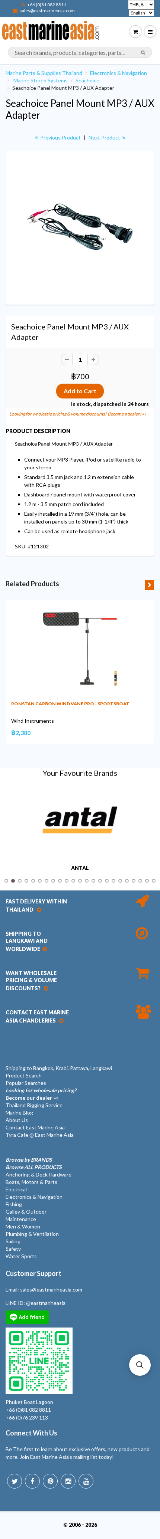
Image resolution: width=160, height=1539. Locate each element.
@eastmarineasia (45, 1303)
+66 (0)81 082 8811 (46, 4)
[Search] (143, 53)
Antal (80, 868)
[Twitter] (14, 1481)
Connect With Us (31, 1433)
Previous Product (60, 137)
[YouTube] (86, 1481)
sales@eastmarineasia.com (47, 10)
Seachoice (87, 80)
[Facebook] (32, 1481)
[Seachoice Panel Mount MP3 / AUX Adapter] (80, 226)
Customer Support (33, 1273)
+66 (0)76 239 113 (27, 1417)
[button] (140, 1365)
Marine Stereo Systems (40, 80)
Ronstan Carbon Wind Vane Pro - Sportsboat (70, 703)
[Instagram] (68, 1481)
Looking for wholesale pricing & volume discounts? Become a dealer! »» (77, 414)
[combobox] (80, 52)
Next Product (105, 137)
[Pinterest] (50, 1481)
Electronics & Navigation (118, 73)
